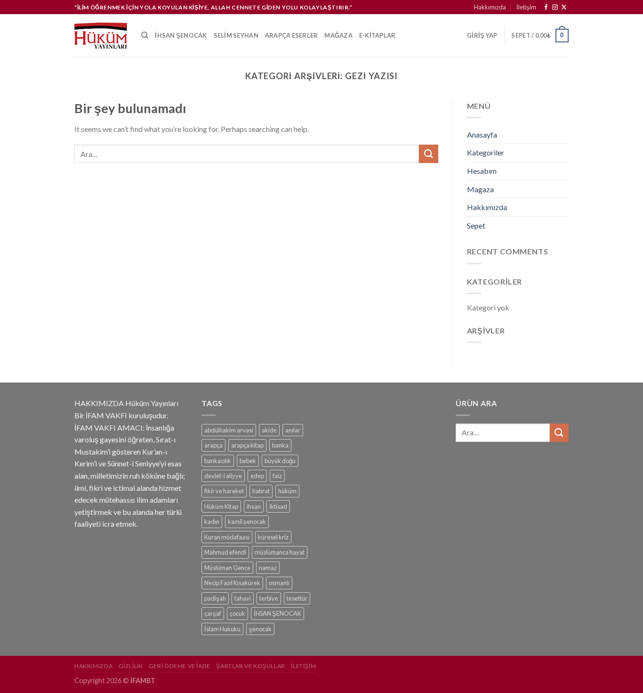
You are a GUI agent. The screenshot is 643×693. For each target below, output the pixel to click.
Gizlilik (131, 665)
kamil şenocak (247, 521)
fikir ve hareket (224, 491)
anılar (292, 430)
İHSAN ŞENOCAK (277, 613)
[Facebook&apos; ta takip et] (546, 7)
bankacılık (217, 461)
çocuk (237, 613)
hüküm (287, 491)
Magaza (480, 189)
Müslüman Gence (227, 567)
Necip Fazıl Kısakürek (232, 583)
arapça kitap (247, 445)
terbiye (268, 598)
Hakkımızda (490, 7)
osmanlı (279, 583)
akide (269, 430)
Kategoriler (485, 152)
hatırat (261, 491)
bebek (248, 461)
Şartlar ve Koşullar (250, 665)
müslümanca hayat (280, 552)
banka (280, 445)
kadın (211, 521)
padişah (215, 598)
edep (257, 476)
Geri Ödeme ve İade (179, 665)
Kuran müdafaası (226, 537)
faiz (277, 476)
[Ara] (144, 35)
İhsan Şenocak (181, 35)
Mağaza (338, 35)
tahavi (242, 598)
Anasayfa (482, 134)
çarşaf (212, 613)
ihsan (254, 506)
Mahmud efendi (225, 552)
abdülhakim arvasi (228, 430)
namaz (268, 567)
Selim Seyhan (236, 35)
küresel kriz (273, 537)
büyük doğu (280, 461)
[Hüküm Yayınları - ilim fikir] (100, 35)
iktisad (278, 506)
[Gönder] (428, 154)
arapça (213, 445)
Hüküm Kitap (221, 506)
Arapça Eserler (291, 35)
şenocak (260, 629)
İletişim (526, 7)
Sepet (476, 225)
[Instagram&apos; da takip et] (555, 7)
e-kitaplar (377, 35)
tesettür (297, 598)
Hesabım (482, 170)
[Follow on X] (564, 7)
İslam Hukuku (222, 629)
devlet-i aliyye (223, 476)
